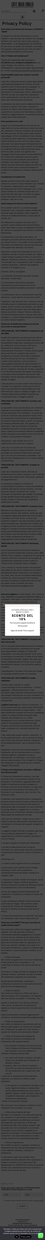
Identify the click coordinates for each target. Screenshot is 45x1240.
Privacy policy (25, 1237)
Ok (17, 1237)
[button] (4, 605)
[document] (22, 620)
